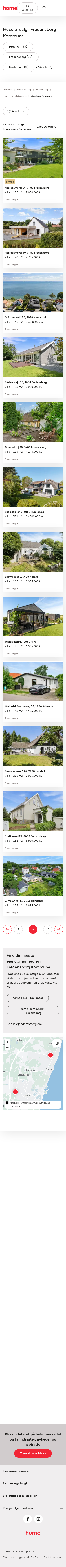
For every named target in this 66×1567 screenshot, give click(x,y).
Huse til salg (42, 90)
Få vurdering (27, 8)
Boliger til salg (23, 90)
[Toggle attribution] (7, 1103)
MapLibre (14, 1102)
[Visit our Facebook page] (27, 1519)
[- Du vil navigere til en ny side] (7, 929)
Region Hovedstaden (13, 96)
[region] (33, 1073)
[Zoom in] (7, 1042)
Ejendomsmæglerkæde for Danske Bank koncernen (32, 1557)
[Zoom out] (7, 1047)
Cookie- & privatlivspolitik (18, 1551)
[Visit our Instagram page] (38, 1519)
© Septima (26, 1102)
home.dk (7, 90)
